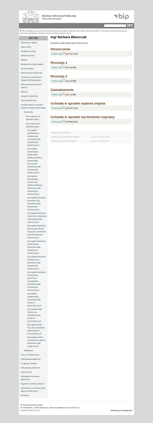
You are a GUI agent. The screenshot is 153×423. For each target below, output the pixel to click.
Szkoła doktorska (29, 100)
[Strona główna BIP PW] (76, 16)
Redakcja (25, 395)
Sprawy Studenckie (29, 96)
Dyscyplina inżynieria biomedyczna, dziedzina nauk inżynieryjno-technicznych (36, 203)
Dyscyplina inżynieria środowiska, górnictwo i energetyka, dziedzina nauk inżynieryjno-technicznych (36, 281)
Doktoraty (71, 31)
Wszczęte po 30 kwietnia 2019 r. (33, 118)
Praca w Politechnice (30, 354)
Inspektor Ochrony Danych (32, 383)
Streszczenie (60, 49)
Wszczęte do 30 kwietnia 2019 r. (88, 31)
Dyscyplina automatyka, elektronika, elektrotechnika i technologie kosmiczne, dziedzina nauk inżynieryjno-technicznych (34, 160)
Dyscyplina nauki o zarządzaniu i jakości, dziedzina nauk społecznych (36, 342)
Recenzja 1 (59, 63)
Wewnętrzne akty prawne (32, 64)
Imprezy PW (26, 372)
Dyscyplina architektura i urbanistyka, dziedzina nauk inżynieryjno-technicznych (34, 138)
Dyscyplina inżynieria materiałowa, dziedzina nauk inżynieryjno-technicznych (36, 247)
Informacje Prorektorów (31, 72)
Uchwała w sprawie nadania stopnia (78, 103)
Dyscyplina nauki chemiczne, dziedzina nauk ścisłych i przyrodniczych (34, 315)
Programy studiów (29, 363)
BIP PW (22, 31)
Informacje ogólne (29, 42)
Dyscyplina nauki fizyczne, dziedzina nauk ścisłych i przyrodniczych (36, 329)
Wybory (24, 91)
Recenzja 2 (59, 76)
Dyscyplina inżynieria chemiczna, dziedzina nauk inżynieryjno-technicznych (37, 218)
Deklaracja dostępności (122, 410)
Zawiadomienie (62, 90)
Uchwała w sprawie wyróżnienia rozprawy (83, 117)
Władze (24, 59)
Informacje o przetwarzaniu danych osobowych (33, 390)
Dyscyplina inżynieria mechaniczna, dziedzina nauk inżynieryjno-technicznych (36, 262)
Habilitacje (28, 350)
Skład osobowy (28, 55)
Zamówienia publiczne (31, 359)
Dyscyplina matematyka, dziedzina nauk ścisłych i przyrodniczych (34, 299)
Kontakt (23, 410)
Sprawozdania (27, 68)
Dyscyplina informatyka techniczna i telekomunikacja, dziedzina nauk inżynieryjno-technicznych (35, 185)
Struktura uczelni (28, 51)
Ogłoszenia (26, 46)
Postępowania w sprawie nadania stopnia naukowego (46, 31)
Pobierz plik (57, 53)
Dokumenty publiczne (30, 367)
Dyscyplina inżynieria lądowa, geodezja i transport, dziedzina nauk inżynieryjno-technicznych (36, 231)
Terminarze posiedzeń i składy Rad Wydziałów (31, 79)
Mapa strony (34, 410)
